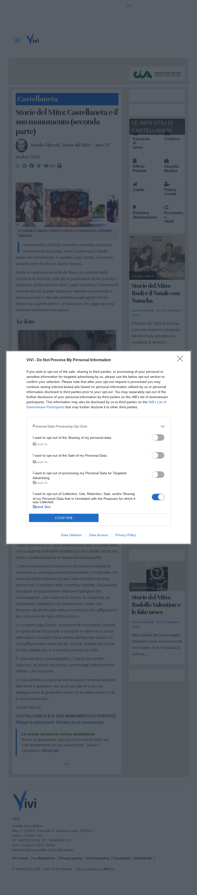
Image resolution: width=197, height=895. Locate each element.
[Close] (181, 360)
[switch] (158, 437)
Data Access (98, 535)
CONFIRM (64, 518)
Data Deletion (71, 535)
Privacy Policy (125, 535)
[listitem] (98, 426)
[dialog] (98, 447)
